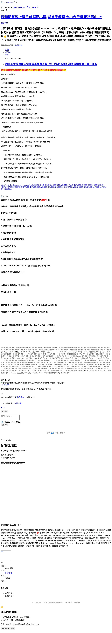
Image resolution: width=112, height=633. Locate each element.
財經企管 (17, 403)
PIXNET (39, 602)
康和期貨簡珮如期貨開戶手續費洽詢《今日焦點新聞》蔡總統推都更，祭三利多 (51, 64)
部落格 (7, 52)
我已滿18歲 (5, 628)
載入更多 (4, 411)
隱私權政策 (68, 602)
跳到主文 (4, 23)
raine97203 (5, 385)
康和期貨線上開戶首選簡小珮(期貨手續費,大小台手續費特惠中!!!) (51, 17)
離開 (12, 628)
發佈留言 (4, 425)
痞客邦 (17, 397)
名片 (7, 55)
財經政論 (18, 45)
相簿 (7, 50)
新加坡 (17, 352)
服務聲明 (77, 602)
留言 (22, 397)
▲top (3, 407)
